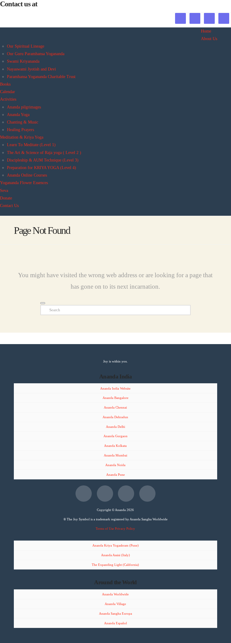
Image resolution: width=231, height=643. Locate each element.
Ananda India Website (115, 388)
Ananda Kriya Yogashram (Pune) (115, 545)
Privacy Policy (125, 528)
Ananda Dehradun (115, 417)
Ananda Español (115, 623)
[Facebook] (83, 493)
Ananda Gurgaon (115, 436)
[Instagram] (147, 493)
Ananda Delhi (115, 426)
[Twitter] (105, 493)
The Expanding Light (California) (115, 564)
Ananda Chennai (115, 407)
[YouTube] (126, 493)
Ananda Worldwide (115, 594)
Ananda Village (115, 604)
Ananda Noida (115, 465)
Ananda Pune (115, 474)
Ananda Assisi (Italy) (115, 555)
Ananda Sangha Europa (115, 613)
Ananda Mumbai (115, 455)
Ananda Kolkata (115, 445)
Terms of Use (105, 528)
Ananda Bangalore (115, 398)
